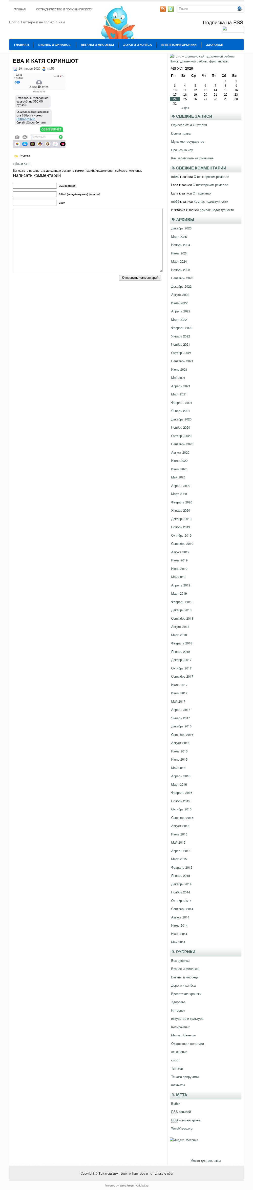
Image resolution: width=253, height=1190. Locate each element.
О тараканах (202, 193)
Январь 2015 (180, 875)
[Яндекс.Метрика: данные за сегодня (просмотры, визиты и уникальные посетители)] (184, 1139)
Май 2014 (178, 942)
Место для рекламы (205, 1160)
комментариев (185, 1120)
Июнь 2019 (179, 568)
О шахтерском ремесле (211, 176)
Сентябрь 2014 (182, 908)
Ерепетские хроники (179, 44)
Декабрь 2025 (181, 228)
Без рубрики (180, 960)
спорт (175, 1060)
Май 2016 (178, 767)
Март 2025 (179, 236)
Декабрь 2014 (181, 884)
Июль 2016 (179, 751)
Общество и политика (187, 1043)
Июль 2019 (179, 560)
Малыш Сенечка (183, 1035)
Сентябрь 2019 (182, 543)
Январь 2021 (180, 410)
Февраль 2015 (181, 867)
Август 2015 (180, 825)
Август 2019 (180, 552)
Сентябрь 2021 (182, 361)
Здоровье (214, 44)
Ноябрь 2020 (180, 427)
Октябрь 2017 (181, 668)
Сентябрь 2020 (182, 444)
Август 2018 (180, 626)
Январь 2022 (180, 336)
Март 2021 (179, 394)
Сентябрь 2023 (182, 278)
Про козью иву (182, 149)
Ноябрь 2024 (180, 244)
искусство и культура (187, 1018)
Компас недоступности (211, 201)
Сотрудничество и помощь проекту (64, 9)
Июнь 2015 (179, 834)
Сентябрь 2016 (182, 734)
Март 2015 (179, 859)
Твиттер (177, 1068)
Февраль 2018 (181, 643)
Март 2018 (179, 635)
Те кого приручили (185, 1076)
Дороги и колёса (137, 44)
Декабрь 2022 (181, 286)
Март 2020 (179, 493)
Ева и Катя (22, 163)
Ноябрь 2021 (180, 344)
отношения (179, 1051)
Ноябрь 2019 (180, 527)
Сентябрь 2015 (182, 817)
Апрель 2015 (180, 850)
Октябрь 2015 (181, 809)
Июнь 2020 (179, 469)
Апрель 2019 (180, 585)
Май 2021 (178, 377)
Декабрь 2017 (181, 659)
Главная (20, 9)
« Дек (185, 108)
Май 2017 (178, 701)
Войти (175, 1103)
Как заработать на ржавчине (192, 158)
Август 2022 (180, 294)
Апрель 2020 (180, 485)
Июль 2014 (179, 925)
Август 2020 (180, 452)
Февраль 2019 (181, 601)
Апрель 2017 (180, 709)
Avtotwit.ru (142, 1185)
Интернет (178, 1010)
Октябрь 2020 (181, 435)
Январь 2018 (180, 651)
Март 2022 (179, 319)
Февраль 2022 (181, 327)
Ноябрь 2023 (180, 269)
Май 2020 (178, 477)
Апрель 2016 (180, 776)
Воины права (180, 133)
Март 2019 (179, 593)
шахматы (178, 1084)
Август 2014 (180, 917)
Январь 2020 (180, 510)
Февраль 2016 (181, 792)
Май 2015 (178, 842)
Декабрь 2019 (181, 518)
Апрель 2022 (180, 311)
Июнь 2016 (179, 759)
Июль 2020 (179, 460)
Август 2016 (180, 742)
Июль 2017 (179, 684)
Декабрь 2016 (181, 726)
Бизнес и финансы (54, 44)
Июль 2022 (179, 303)
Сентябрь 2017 (182, 676)
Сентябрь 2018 (182, 618)
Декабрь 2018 (181, 610)
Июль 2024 (179, 253)
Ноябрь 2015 (180, 801)
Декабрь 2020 (181, 419)
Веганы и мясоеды (97, 44)
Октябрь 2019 (181, 535)
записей (181, 1111)
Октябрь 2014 (181, 900)
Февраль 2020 (181, 502)
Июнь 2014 (179, 933)
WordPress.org (181, 1128)
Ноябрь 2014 (180, 892)
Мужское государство (187, 141)
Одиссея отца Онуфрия (189, 124)
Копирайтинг (180, 1026)
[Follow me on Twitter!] (171, 10)
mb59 (175, 176)
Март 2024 (179, 261)
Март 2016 (179, 784)
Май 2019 (178, 576)
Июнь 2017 (179, 693)
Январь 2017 (180, 718)
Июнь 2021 (179, 369)
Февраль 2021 (181, 402)
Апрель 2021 (180, 386)
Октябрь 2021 (181, 352)
